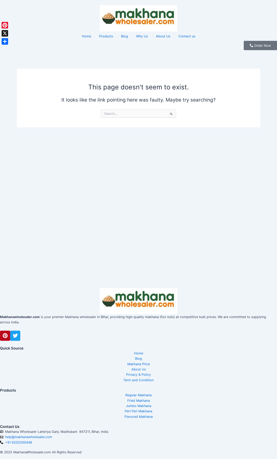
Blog (124, 36)
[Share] (5, 41)
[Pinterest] (5, 25)
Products (106, 36)
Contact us (186, 36)
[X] (5, 33)
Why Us (142, 36)
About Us (163, 36)
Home (86, 36)
